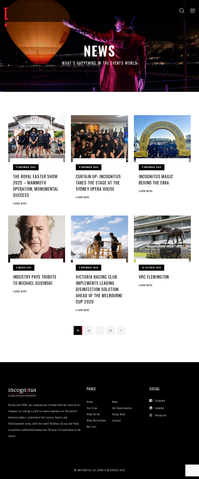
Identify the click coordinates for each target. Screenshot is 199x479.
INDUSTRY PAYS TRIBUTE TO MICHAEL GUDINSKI (35, 280)
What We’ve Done (96, 420)
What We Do (93, 414)
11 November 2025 (26, 167)
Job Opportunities (122, 408)
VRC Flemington (154, 277)
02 (88, 330)
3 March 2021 (23, 267)
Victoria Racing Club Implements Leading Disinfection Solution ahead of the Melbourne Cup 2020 (99, 289)
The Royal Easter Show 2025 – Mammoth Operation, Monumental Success (35, 185)
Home (90, 402)
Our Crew (92, 408)
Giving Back (118, 414)
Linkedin (159, 408)
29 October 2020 (151, 267)
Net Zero (91, 426)
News (115, 402)
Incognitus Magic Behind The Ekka (156, 179)
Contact (116, 420)
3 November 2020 (88, 267)
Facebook (160, 400)
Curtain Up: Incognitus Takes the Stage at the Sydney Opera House (98, 182)
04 (110, 330)
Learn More (20, 203)
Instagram (160, 415)
